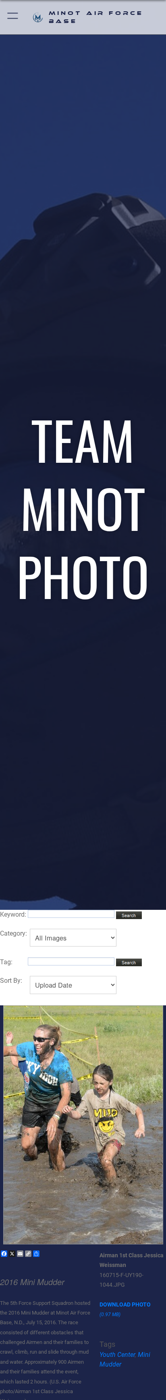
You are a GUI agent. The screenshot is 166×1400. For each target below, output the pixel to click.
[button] (13, 17)
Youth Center (117, 1354)
